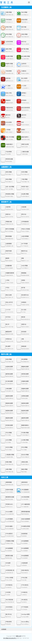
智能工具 (18, 636)
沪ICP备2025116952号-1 (10, 638)
